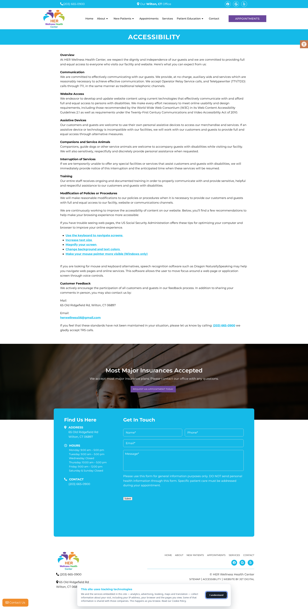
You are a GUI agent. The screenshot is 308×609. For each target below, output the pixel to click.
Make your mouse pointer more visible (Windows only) (107, 254)
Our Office (155, 4)
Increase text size (79, 240)
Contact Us (17, 602)
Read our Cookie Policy (174, 600)
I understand (216, 595)
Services (167, 18)
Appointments (148, 18)
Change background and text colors (93, 249)
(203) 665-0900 (74, 4)
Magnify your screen (81, 244)
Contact (214, 18)
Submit (127, 498)
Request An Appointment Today (153, 389)
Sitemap (194, 579)
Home (89, 18)
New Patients (122, 18)
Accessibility (212, 579)
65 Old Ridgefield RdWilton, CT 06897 (83, 434)
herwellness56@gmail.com (80, 317)
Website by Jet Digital (238, 579)
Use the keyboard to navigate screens (94, 235)
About (101, 18)
